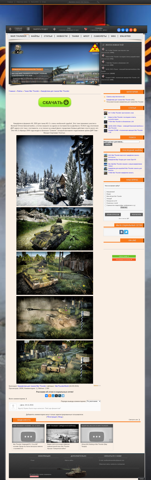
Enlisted (125, 36)
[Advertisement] (54, 111)
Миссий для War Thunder (114, 196)
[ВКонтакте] (46, 395)
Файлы (35, 36)
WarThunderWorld (62, 386)
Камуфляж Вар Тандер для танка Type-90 (122, 159)
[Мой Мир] (53, 395)
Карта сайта (69, 460)
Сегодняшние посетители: (124, 259)
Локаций (109, 198)
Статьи (48, 36)
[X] (56, 395)
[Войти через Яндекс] (131, 30)
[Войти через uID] (119, 30)
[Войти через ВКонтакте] (123, 30)
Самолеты (100, 36)
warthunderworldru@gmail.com (114, 460)
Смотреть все (133, 419)
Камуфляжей (111, 191)
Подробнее (16, 83)
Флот (86, 36)
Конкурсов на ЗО (112, 201)
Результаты (136, 214)
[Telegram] (63, 395)
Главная (10, 2)
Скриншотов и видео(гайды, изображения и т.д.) (121, 205)
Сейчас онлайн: (124, 256)
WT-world (32, 474)
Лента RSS (34, 2)
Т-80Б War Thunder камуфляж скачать (121, 173)
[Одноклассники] (49, 395)
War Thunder (19, 36)
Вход (60, 417)
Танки (75, 36)
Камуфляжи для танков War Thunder (55, 91)
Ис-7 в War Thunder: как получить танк (121, 113)
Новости (62, 36)
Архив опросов (113, 214)
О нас (44, 2)
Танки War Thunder (31, 91)
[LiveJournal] (59, 395)
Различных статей (112, 203)
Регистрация (52, 417)
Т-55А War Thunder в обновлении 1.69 (121, 121)
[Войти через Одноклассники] (135, 30)
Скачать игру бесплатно (115, 97)
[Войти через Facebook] (127, 30)
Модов (109, 194)
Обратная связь (22, 2)
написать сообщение (118, 464)
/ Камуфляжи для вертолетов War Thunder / (27, 69)
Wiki (113, 36)
